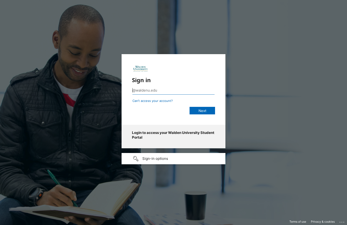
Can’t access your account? (152, 101)
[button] (173, 158)
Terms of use (297, 221)
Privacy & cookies (323, 221)
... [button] (342, 221)
